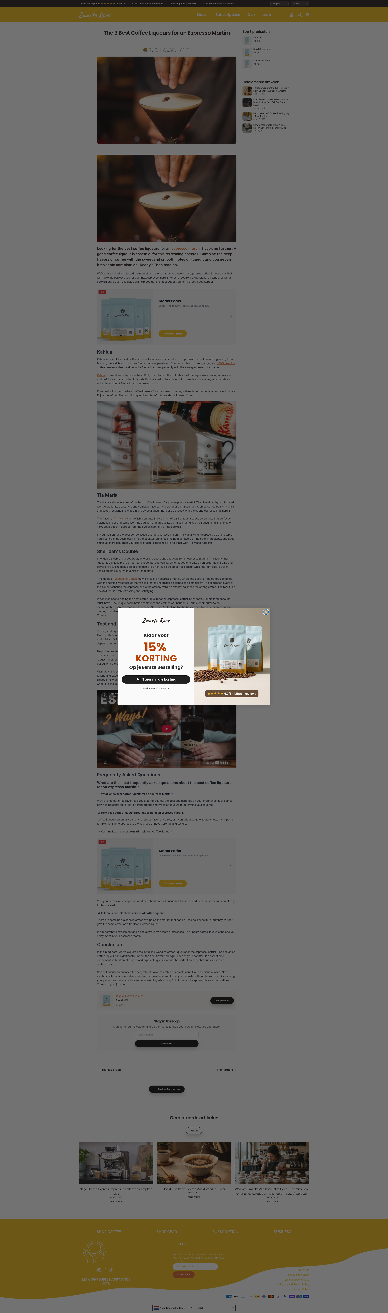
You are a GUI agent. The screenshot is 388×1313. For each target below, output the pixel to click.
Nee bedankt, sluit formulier (156, 688)
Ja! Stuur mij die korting (156, 679)
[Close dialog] (266, 612)
